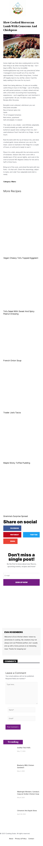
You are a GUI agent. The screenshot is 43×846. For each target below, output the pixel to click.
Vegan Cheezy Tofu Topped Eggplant (20, 258)
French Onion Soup (12, 360)
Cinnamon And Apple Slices (27, 810)
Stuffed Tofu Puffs (23, 748)
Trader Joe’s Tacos (12, 412)
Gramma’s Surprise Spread (15, 516)
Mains (13, 182)
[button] (3, 8)
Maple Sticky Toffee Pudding (16, 463)
